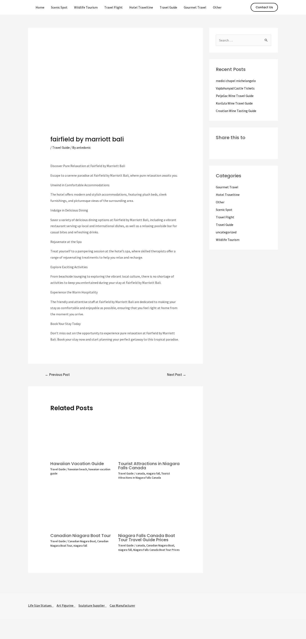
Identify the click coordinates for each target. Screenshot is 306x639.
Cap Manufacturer (122, 605)
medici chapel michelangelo (236, 81)
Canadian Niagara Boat (82, 541)
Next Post (176, 374)
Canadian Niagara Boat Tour (80, 535)
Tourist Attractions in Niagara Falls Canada (149, 466)
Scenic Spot (59, 7)
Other (217, 7)
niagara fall (153, 473)
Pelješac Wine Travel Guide (235, 96)
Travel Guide (168, 7)
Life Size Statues (40, 605)
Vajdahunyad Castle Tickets (235, 88)
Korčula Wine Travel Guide (234, 103)
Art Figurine (66, 605)
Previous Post (57, 374)
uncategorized (226, 232)
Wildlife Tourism (86, 7)
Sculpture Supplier (92, 605)
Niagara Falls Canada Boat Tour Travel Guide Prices (146, 538)
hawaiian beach (77, 469)
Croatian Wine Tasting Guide (236, 111)
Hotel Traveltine (141, 7)
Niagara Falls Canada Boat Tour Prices (156, 550)
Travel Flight (113, 7)
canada (140, 473)
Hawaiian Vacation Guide (77, 464)
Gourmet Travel (195, 7)
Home (40, 7)
